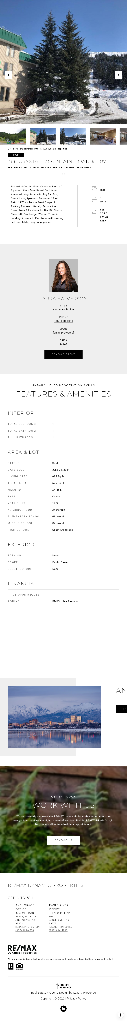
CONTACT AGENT (63, 354)
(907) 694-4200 (58, 930)
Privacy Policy (76, 998)
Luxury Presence (84, 992)
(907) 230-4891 (63, 321)
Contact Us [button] (63, 840)
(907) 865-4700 (24, 930)
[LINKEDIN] (63, 1009)
